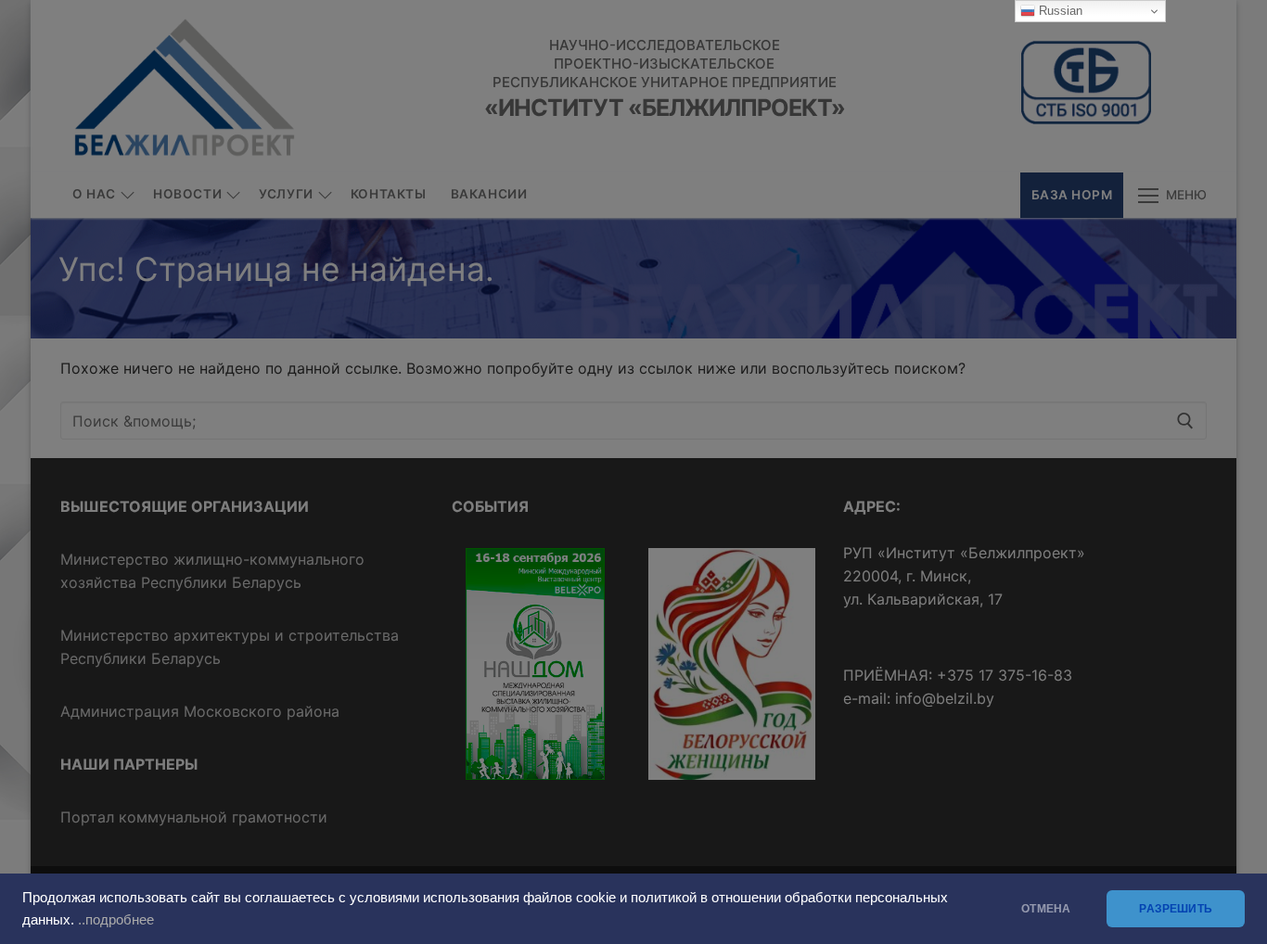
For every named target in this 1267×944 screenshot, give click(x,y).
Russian (1058, 11)
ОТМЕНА (1045, 908)
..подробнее (116, 919)
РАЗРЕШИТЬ (1175, 908)
